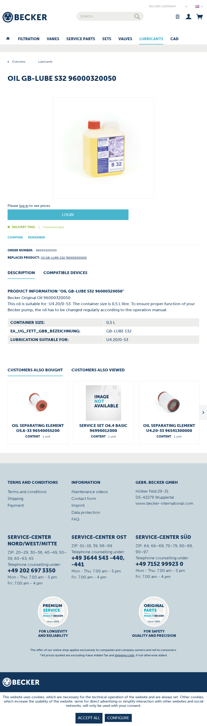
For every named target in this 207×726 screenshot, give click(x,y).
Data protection (85, 512)
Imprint (78, 505)
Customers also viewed (98, 370)
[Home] (8, 39)
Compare (15, 237)
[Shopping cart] (199, 16)
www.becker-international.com (164, 503)
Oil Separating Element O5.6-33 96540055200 (38, 428)
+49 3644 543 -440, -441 (97, 561)
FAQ (75, 519)
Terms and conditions (27, 491)
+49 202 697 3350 (32, 570)
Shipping (15, 498)
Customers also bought (35, 370)
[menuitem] (110, 16)
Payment (16, 505)
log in (23, 206)
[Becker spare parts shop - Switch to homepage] (25, 17)
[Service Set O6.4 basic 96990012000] (103, 403)
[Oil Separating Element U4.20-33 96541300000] (169, 403)
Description (21, 272)
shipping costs (124, 655)
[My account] (188, 16)
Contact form (83, 498)
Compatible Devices (65, 272)
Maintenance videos (89, 491)
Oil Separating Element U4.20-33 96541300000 (169, 428)
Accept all (89, 718)
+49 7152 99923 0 (159, 564)
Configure (118, 718)
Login (68, 214)
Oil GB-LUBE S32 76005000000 (64, 257)
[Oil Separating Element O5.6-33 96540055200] (37, 403)
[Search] (137, 16)
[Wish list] (177, 16)
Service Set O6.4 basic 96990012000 (103, 428)
